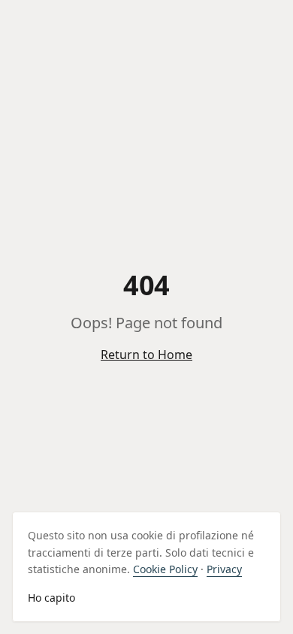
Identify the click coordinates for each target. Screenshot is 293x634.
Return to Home (146, 354)
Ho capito (51, 597)
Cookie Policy (165, 569)
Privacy (224, 569)
